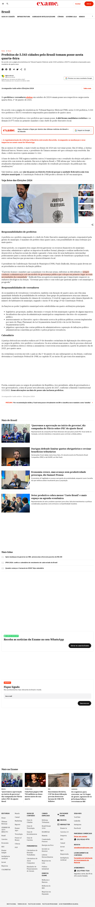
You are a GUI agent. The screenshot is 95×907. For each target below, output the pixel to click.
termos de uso (22, 904)
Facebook (77, 828)
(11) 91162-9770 (83, 839)
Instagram (77, 824)
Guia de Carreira (30, 839)
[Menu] (2, 3)
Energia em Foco (48, 845)
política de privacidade (49, 904)
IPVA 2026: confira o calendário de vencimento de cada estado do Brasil (31, 562)
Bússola (44, 836)
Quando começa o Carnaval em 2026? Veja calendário (24, 568)
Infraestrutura (23, 17)
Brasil (5, 12)
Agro (62, 850)
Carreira (4, 839)
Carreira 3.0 (64, 832)
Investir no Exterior (45, 850)
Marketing (18, 821)
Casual (17, 817)
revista (63, 820)
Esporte (17, 824)
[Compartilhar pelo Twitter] (17, 69)
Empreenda (64, 854)
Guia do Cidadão (8, 17)
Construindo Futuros (46, 840)
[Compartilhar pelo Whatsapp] (2, 69)
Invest (3, 862)
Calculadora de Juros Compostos (32, 861)
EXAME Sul (46, 832)
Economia (4, 843)
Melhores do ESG (46, 887)
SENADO (82, 17)
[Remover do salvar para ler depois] (25, 69)
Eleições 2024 (29, 396)
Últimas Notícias (4, 823)
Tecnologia (19, 834)
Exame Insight (3, 851)
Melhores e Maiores (46, 881)
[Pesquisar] (7, 3)
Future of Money (18, 839)
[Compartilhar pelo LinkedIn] (10, 69)
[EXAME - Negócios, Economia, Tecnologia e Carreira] (47, 3)
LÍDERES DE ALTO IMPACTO (5, 830)
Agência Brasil (9, 75)
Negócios (4, 866)
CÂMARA (60, 17)
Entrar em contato (80, 836)
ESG (2, 847)
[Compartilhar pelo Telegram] (14, 69)
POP (16, 847)
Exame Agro (17, 829)
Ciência (17, 844)
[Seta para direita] (90, 16)
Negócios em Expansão (46, 893)
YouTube (77, 817)
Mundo (17, 813)
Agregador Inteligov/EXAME (43, 17)
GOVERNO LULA (71, 17)
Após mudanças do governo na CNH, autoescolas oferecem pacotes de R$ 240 (33, 557)
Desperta (63, 836)
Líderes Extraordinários (47, 856)
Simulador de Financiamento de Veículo (32, 869)
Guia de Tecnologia (31, 827)
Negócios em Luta (46, 862)
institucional (11, 904)
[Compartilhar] (92, 225)
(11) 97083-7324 (83, 871)
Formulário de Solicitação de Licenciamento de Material (83, 860)
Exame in (63, 828)
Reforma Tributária (45, 821)
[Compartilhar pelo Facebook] (6, 69)
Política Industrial (45, 868)
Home (3, 51)
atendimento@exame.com (83, 848)
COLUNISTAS (5, 870)
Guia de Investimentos (32, 833)
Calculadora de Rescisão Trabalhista (32, 852)
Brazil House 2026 (46, 827)
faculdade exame (64, 814)
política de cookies (34, 904)
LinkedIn (77, 821)
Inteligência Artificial (5, 857)
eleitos (29, 97)
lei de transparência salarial (68, 904)
